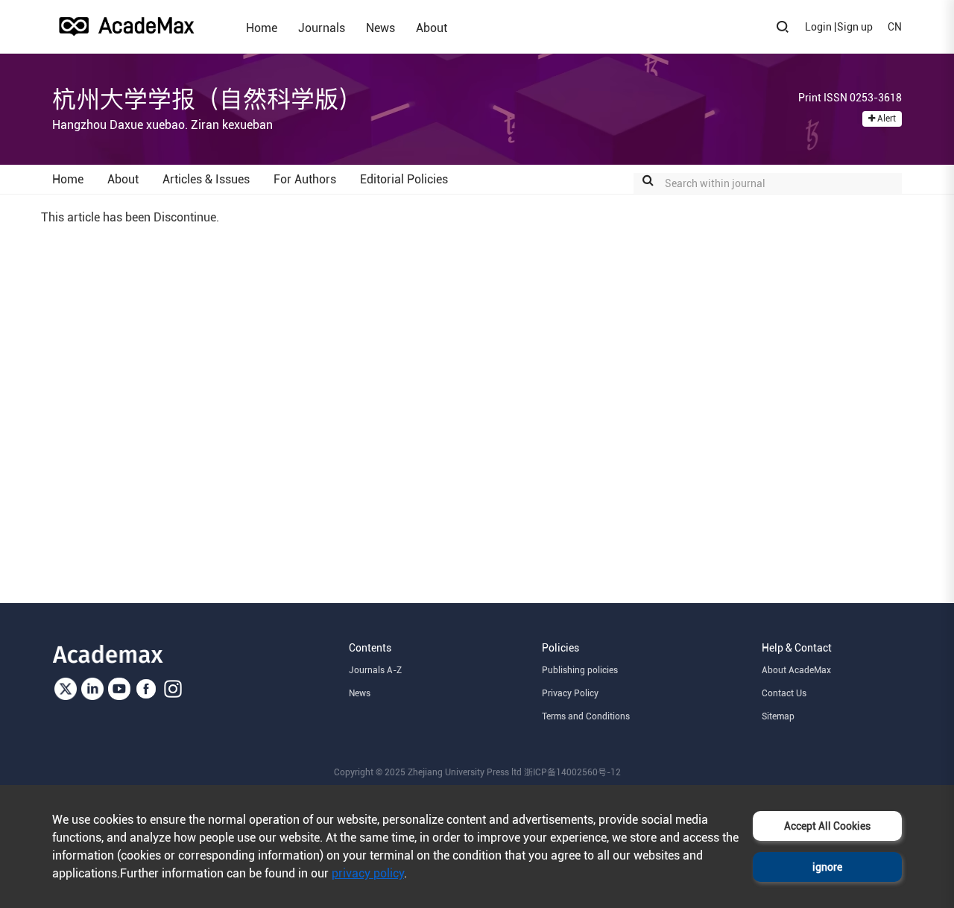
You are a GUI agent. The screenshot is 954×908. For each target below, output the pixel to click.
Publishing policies (580, 670)
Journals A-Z (375, 670)
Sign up (855, 27)
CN (895, 27)
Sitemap (778, 716)
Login (818, 27)
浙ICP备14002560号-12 (572, 772)
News (380, 27)
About (431, 27)
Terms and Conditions (586, 716)
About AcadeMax (796, 670)
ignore (827, 867)
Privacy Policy (570, 693)
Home (261, 27)
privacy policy (368, 873)
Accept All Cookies (827, 826)
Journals (321, 27)
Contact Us (784, 693)
